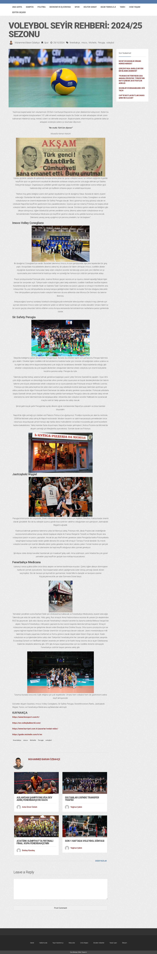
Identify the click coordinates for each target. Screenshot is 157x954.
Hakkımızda (43, 943)
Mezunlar (72, 943)
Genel (32, 943)
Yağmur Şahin (76, 807)
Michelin (92, 42)
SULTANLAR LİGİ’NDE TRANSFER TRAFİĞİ (82, 798)
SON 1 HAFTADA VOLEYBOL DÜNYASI (84, 840)
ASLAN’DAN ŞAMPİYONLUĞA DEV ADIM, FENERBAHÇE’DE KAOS (34, 798)
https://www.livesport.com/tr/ (25, 717)
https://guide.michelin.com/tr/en (27, 734)
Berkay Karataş (28, 850)
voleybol (110, 42)
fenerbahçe (75, 42)
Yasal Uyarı (113, 943)
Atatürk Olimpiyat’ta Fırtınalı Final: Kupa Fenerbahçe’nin (35, 842)
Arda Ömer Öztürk (29, 807)
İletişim (124, 943)
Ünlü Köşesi (84, 943)
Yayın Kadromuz (57, 943)
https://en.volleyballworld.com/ (26, 723)
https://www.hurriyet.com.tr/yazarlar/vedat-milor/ (35, 729)
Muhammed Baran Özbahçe (27, 42)
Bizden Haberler (98, 943)
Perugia (101, 42)
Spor (46, 42)
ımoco (84, 42)
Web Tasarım (82, 952)
